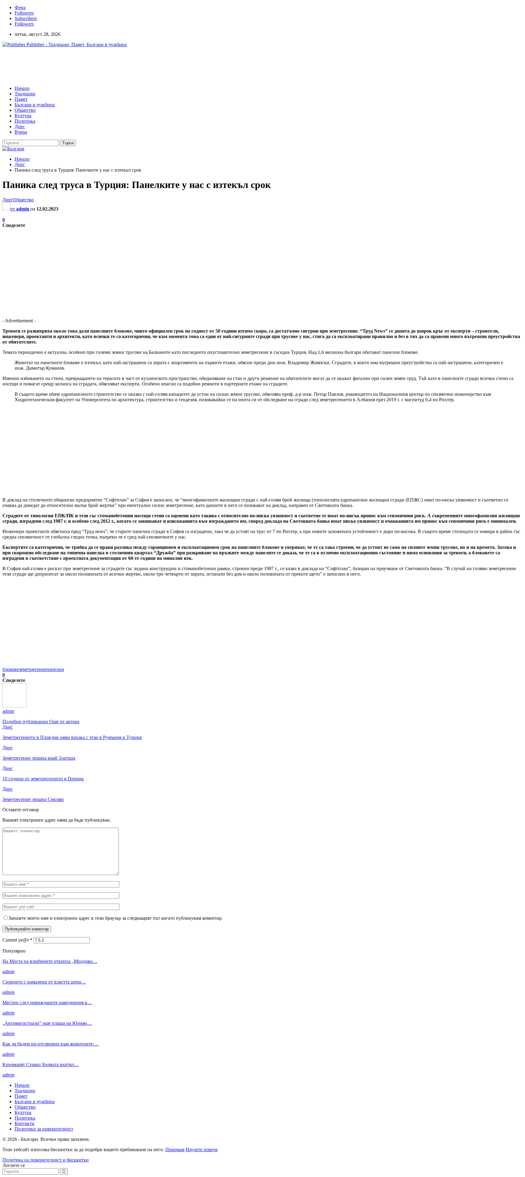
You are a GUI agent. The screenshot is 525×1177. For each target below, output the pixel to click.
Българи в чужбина (35, 104)
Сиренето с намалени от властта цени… (44, 981)
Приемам (174, 1149)
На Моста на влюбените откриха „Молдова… (49, 961)
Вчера (21, 132)
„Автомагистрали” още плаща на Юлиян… (47, 1023)
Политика (25, 121)
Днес (20, 126)
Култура (23, 115)
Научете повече (202, 1149)
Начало (22, 88)
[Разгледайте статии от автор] (14, 705)
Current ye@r (17, 940)
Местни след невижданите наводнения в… (47, 1002)
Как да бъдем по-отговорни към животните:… (50, 1043)
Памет (21, 99)
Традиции (25, 93)
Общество (25, 110)
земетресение (32, 669)
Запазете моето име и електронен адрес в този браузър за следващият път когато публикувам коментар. (116, 918)
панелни (55, 669)
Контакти (24, 1123)
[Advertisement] (113, 66)
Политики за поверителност (44, 1128)
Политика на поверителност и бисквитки (45, 1159)
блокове (10, 669)
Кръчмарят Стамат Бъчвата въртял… (40, 1064)
